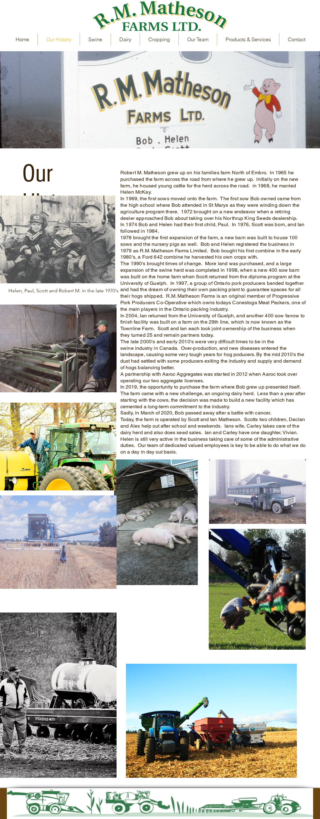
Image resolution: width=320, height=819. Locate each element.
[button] (248, 39)
